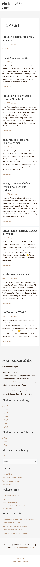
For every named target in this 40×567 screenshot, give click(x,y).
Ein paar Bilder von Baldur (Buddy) (14, 526)
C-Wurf (5, 44)
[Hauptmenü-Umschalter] (36, 6)
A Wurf (4, 438)
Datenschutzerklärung (10, 495)
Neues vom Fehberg (9, 502)
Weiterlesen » (7, 49)
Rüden (17, 382)
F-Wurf (4, 423)
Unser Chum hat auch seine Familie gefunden (18, 519)
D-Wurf (5, 416)
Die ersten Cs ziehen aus (11, 523)
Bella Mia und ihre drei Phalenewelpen (15, 141)
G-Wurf (5, 427)
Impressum (6, 499)
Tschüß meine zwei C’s (15, 58)
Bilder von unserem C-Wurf (12, 530)
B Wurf (5, 441)
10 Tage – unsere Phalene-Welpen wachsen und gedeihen (17, 187)
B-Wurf (5, 409)
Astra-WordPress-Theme (26, 547)
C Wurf (4, 445)
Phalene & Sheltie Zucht (15, 5)
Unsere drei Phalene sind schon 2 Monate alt (16, 97)
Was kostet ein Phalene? (11, 481)
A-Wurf (5, 406)
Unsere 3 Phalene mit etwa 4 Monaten (18, 38)
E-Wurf (5, 420)
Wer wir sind (6, 484)
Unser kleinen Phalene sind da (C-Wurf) (19, 232)
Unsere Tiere (7, 474)
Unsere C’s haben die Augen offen (14, 533)
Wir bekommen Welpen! (16, 274)
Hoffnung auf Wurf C (14, 312)
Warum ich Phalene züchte (12, 477)
